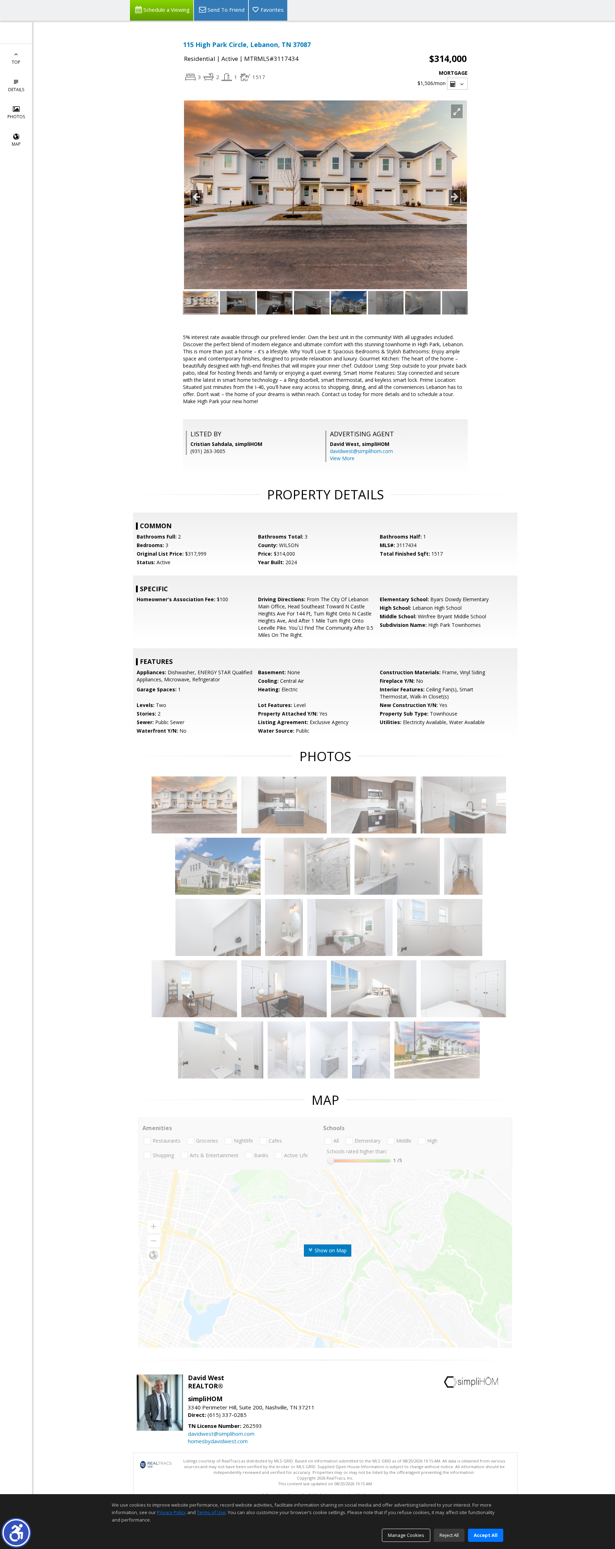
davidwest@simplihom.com (361, 451)
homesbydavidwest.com (218, 1441)
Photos (16, 117)
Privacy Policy (171, 1512)
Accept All (486, 1535)
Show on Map (330, 1250)
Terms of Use (211, 1512)
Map (16, 144)
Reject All (449, 1535)
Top (16, 62)
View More (342, 458)
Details (16, 90)
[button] (16, 1533)
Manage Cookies (406, 1535)
